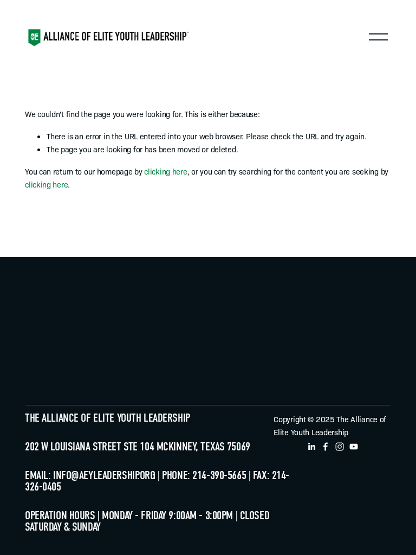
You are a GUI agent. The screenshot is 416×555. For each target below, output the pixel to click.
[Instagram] (339, 446)
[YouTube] (353, 446)
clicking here (165, 171)
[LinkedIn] (311, 446)
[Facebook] (325, 446)
